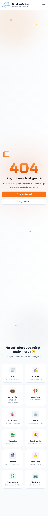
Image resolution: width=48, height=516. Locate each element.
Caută (26, 201)
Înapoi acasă (26, 194)
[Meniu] (43, 5)
